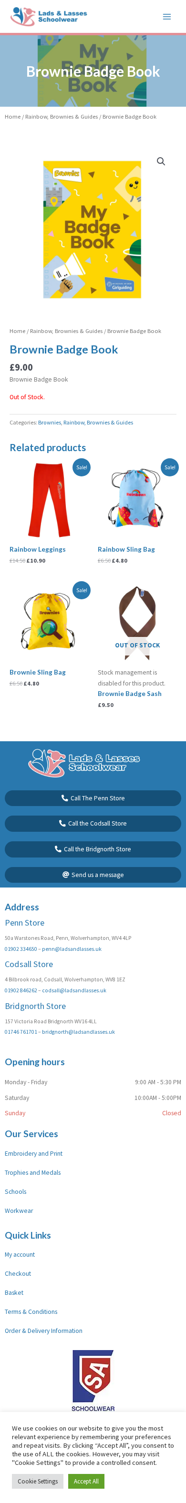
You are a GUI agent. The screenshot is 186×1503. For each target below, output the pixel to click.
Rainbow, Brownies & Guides (61, 116)
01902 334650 (21, 949)
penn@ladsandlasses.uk (72, 949)
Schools (15, 1192)
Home (13, 116)
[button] (161, 161)
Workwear (19, 1211)
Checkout (18, 1274)
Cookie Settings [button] (38, 1481)
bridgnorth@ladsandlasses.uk (78, 1032)
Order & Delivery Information (44, 1331)
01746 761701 (21, 1032)
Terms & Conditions (31, 1312)
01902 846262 (21, 990)
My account (20, 1255)
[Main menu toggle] (167, 16)
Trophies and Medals (33, 1173)
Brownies (49, 422)
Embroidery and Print (33, 1154)
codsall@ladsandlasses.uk (74, 990)
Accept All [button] (86, 1481)
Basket (14, 1293)
